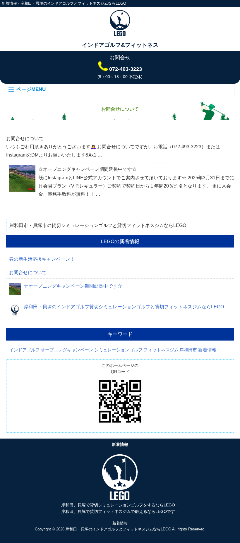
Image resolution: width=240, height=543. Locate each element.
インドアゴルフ (24, 350)
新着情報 (207, 349)
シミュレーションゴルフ (118, 350)
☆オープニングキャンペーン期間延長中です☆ (87, 169)
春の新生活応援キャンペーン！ (42, 259)
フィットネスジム (161, 350)
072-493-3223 (125, 69)
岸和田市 (188, 350)
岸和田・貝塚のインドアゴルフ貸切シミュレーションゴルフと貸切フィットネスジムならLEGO (124, 306)
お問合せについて (25, 138)
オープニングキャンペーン (67, 350)
